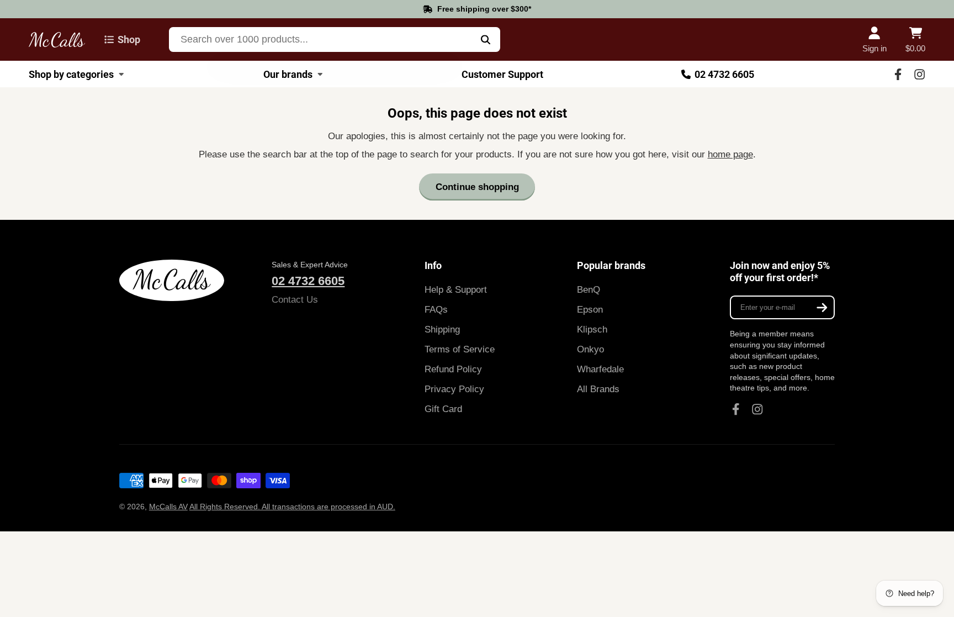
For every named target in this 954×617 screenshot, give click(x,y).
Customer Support (502, 74)
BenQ (588, 289)
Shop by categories (71, 74)
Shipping (442, 329)
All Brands (598, 389)
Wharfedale (600, 369)
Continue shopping (477, 187)
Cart (915, 40)
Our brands (287, 74)
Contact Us (295, 299)
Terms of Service (460, 349)
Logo (57, 39)
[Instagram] (919, 74)
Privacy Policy (454, 389)
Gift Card (443, 409)
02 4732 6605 (724, 74)
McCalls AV (168, 506)
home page (730, 154)
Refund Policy (453, 369)
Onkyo (590, 349)
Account (874, 40)
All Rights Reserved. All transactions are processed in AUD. (292, 506)
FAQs (436, 309)
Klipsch (592, 329)
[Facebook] (898, 74)
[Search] (485, 39)
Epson (590, 309)
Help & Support (456, 289)
